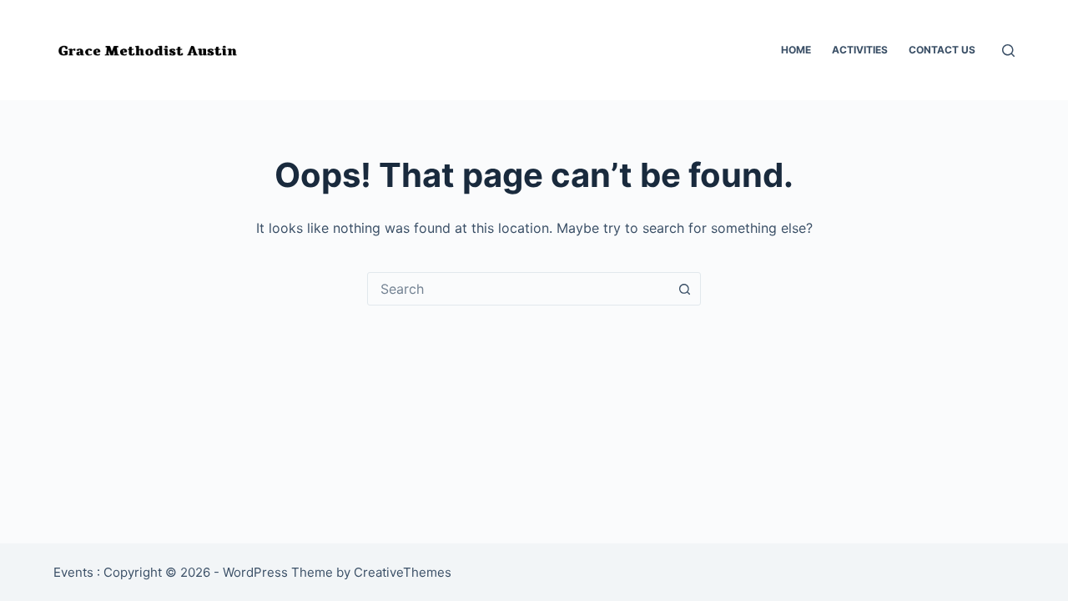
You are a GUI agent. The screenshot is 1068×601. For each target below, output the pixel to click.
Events (73, 572)
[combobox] (518, 289)
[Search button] (684, 289)
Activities (860, 49)
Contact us (942, 49)
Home (796, 49)
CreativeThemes (402, 572)
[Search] (1008, 50)
